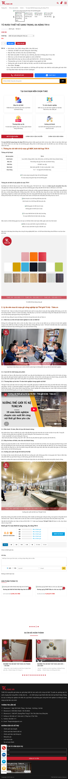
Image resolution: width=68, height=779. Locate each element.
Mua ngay (10, 43)
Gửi (64, 568)
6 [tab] (32, 675)
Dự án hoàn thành (9, 742)
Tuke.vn (12, 311)
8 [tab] (37, 675)
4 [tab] (36, 626)
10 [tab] (41, 675)
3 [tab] (34, 626)
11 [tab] (43, 675)
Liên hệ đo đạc (8, 739)
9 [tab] (39, 675)
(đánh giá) (12, 29)
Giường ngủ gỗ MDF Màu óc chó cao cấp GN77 (17, 589)
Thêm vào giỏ (20, 43)
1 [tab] (29, 626)
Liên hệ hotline (19, 75)
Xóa (2, 38)
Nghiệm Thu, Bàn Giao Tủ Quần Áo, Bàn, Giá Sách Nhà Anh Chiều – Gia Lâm (50, 665)
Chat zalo (52, 75)
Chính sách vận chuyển (10, 729)
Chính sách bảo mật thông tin (12, 734)
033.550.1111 (29, 521)
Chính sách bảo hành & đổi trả (12, 731)
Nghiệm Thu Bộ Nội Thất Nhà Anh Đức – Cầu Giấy (16, 665)
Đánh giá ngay (58, 534)
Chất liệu (4, 36)
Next (53, 15)
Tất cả (5, 544)
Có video (38, 544)
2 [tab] (24, 675)
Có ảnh (45, 544)
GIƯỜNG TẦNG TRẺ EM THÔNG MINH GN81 (50, 617)
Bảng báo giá (7, 737)
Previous (13, 15)
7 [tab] (35, 675)
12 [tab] (45, 675)
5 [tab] (38, 626)
